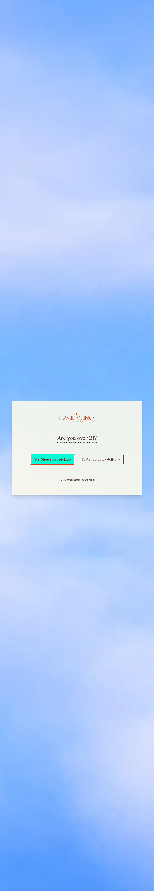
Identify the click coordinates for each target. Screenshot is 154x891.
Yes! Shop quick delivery (101, 459)
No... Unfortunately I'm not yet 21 (77, 479)
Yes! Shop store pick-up (52, 459)
